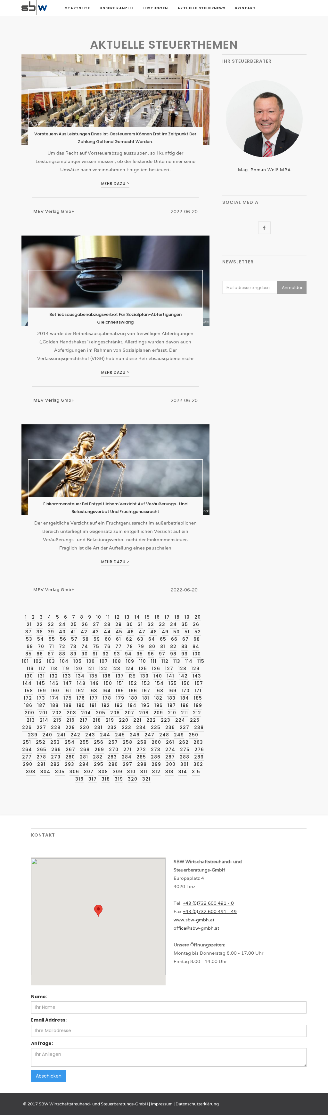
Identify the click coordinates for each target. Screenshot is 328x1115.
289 (199, 757)
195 (145, 705)
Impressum (162, 1104)
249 (179, 735)
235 (155, 727)
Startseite (77, 8)
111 (154, 661)
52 (197, 632)
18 (177, 617)
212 (197, 713)
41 (73, 632)
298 (142, 764)
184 (184, 698)
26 (85, 624)
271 (127, 749)
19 (187, 617)
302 (198, 764)
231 (98, 727)
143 (197, 676)
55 (52, 639)
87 (51, 654)
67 (185, 639)
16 (157, 617)
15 (147, 617)
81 (162, 646)
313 (169, 771)
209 (158, 713)
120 (78, 668)
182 (158, 698)
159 (42, 690)
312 (156, 771)
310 (131, 771)
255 (84, 742)
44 (107, 632)
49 (165, 632)
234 (141, 727)
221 (137, 720)
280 (70, 757)
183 (171, 698)
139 (144, 676)
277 (27, 757)
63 (140, 639)
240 (47, 735)
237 (184, 727)
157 (199, 683)
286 (155, 757)
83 (184, 646)
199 (198, 705)
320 (132, 779)
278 (41, 757)
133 (67, 676)
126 (156, 668)
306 (74, 771)
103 (51, 661)
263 (198, 742)
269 (99, 749)
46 (130, 632)
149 (94, 683)
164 (106, 690)
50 (176, 632)
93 (117, 654)
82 (173, 646)
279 (56, 757)
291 (41, 764)
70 (41, 646)
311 (143, 771)
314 (182, 771)
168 (159, 690)
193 (119, 705)
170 (185, 690)
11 (108, 617)
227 (41, 727)
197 (172, 705)
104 (64, 661)
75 (96, 646)
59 (97, 639)
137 (120, 676)
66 (174, 639)
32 (151, 624)
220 (123, 720)
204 (86, 713)
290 (27, 764)
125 (143, 668)
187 (41, 705)
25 (73, 624)
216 (70, 720)
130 (29, 676)
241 (61, 735)
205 (100, 713)
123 (116, 668)
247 (149, 735)
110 (142, 661)
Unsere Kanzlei (116, 8)
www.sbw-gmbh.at (194, 920)
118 (53, 668)
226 (27, 727)
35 (185, 624)
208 (144, 713)
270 (114, 749)
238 (199, 727)
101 (25, 661)
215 (57, 720)
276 (199, 749)
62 (129, 639)
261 (170, 742)
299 (156, 764)
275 (185, 749)
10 (98, 617)
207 (129, 713)
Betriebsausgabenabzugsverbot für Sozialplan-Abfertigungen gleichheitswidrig (115, 318)
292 (55, 764)
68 (196, 639)
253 (55, 742)
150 (108, 683)
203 (71, 713)
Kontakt (245, 8)
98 (173, 654)
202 (57, 713)
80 (152, 646)
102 (38, 661)
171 (197, 690)
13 (127, 617)
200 (29, 713)
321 (146, 779)
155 (172, 683)
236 (170, 727)
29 (118, 624)
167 (146, 690)
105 (77, 661)
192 (106, 705)
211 (184, 713)
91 (95, 654)
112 (164, 661)
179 (120, 698)
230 (84, 727)
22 (40, 624)
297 (127, 764)
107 (104, 661)
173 (41, 698)
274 (170, 749)
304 (45, 771)
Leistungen (155, 8)
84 (196, 646)
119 (65, 668)
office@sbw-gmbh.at (196, 928)
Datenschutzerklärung (197, 1104)
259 (142, 742)
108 (117, 661)
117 (41, 668)
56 (63, 639)
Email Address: (49, 1020)
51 (187, 632)
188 (54, 705)
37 (28, 632)
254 (70, 742)
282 (97, 757)
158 (29, 690)
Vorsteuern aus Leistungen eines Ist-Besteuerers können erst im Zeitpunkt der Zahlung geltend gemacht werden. (115, 138)
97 (162, 654)
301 (184, 764)
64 (151, 639)
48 (153, 632)
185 (198, 698)
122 (103, 668)
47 (142, 632)
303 (31, 771)
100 (197, 654)
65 (163, 639)
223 (165, 720)
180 (133, 698)
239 (32, 735)
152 (133, 683)
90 (84, 654)
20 (197, 617)
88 (62, 654)
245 (120, 735)
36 (196, 624)
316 (79, 779)
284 (127, 757)
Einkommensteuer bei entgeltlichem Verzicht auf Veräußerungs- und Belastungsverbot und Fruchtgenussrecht (115, 508)
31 (140, 624)
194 (132, 705)
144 (27, 683)
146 (54, 683)
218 (97, 720)
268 (85, 749)
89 (73, 654)
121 (90, 668)
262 (184, 742)
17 (167, 617)
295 (98, 764)
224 (180, 720)
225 (195, 720)
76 (107, 646)
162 (80, 690)
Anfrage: (42, 1043)
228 (56, 727)
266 (56, 749)
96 (151, 654)
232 (112, 727)
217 (83, 720)
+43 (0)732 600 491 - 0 (208, 903)
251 (27, 742)
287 (170, 757)
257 (113, 742)
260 (156, 742)
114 (189, 661)
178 (107, 698)
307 (89, 771)
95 (139, 654)
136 (106, 676)
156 (186, 683)
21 (29, 624)
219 (110, 720)
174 (54, 698)
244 (105, 735)
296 (113, 764)
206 (115, 713)
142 (183, 676)
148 (81, 683)
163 (93, 690)
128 (182, 668)
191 (93, 705)
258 (127, 742)
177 (94, 698)
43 (95, 632)
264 (27, 749)
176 (81, 698)
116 (30, 668)
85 (28, 654)
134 (80, 676)
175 (67, 698)
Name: (39, 996)
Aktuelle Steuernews (201, 8)
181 (145, 698)
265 (41, 749)
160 (55, 690)
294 (84, 764)
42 (84, 632)
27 (96, 624)
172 (28, 698)
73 (73, 646)
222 (151, 720)
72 (62, 646)
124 (129, 668)
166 (133, 690)
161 (67, 690)
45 (119, 632)
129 (195, 668)
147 (67, 683)
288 (184, 757)
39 (51, 632)
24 (62, 624)
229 (70, 727)
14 (137, 617)
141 (170, 676)
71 (51, 646)
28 (107, 624)
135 (93, 676)
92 (105, 654)
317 (92, 779)
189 (67, 705)
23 (51, 624)
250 (193, 735)
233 (126, 727)
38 (40, 632)
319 (119, 779)
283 (112, 757)
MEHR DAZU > (115, 183)
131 (41, 676)
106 (90, 661)
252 (40, 742)
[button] (98, 910)
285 (141, 757)
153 (146, 683)
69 (30, 646)
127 (169, 668)
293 (69, 764)
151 (120, 683)
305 (60, 771)
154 (159, 683)
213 (31, 720)
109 (130, 661)
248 (164, 735)
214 (44, 720)
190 (81, 705)
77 (118, 646)
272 (141, 749)
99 (184, 654)
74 (84, 646)
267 (70, 749)
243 (90, 735)
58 (85, 639)
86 (40, 654)
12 (117, 617)
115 (200, 661)
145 (41, 683)
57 (74, 639)
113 (176, 661)
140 (157, 676)
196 (158, 705)
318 (106, 779)
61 (118, 639)
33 (162, 624)
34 (173, 624)
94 (128, 654)
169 (172, 690)
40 (62, 632)
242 (75, 735)
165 (120, 690)
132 (54, 676)
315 (196, 771)
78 (130, 646)
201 (43, 713)
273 (155, 749)
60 (108, 639)
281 (84, 757)
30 (130, 624)
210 (172, 713)
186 (28, 705)
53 (29, 639)
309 (117, 771)
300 (171, 764)
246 (135, 735)
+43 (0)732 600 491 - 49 (210, 911)
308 (103, 771)
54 (40, 639)
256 (98, 742)
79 (141, 646)
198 (185, 705)
